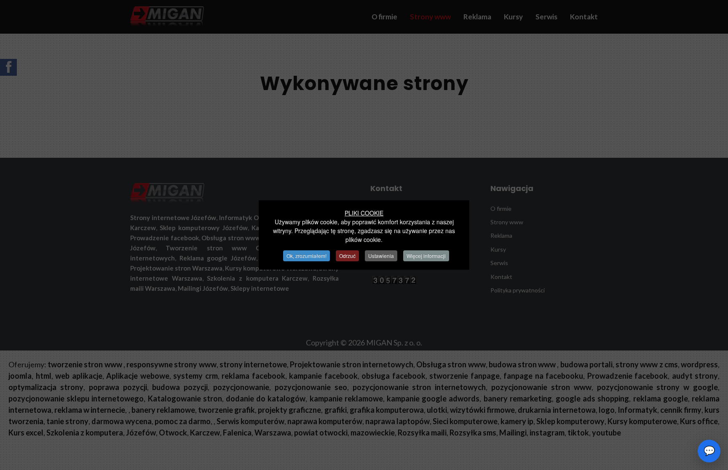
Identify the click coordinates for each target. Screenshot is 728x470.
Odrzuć (347, 255)
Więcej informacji (426, 255)
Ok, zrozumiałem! (306, 255)
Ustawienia (381, 255)
